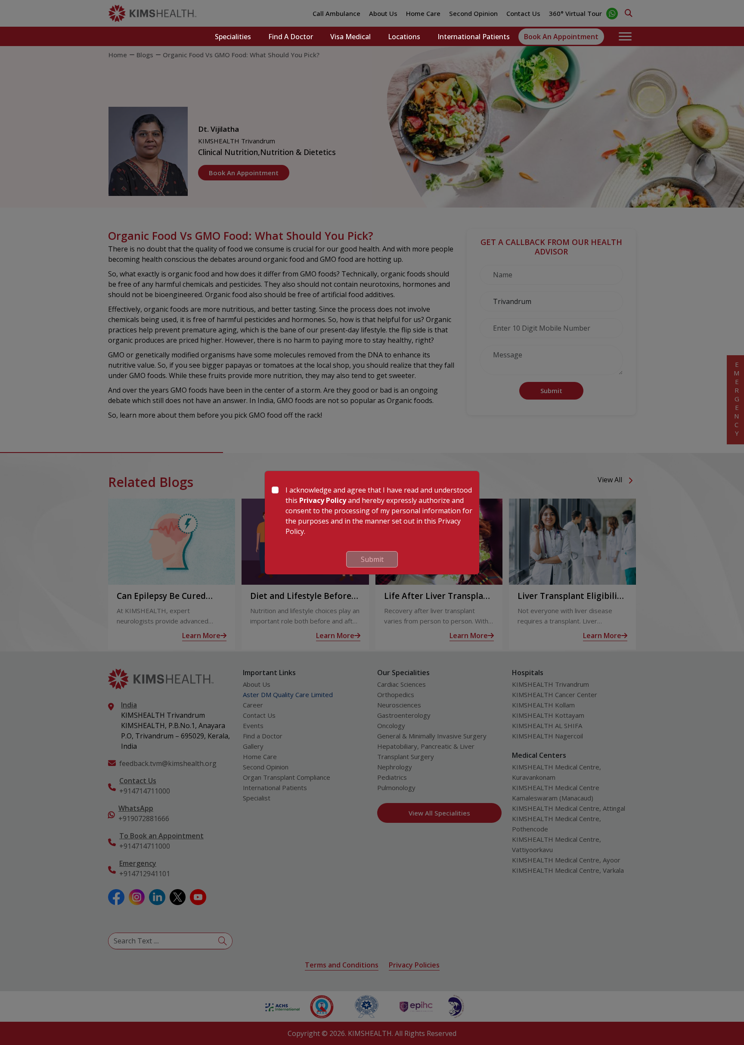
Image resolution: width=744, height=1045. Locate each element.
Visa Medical (350, 36)
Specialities (233, 36)
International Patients (473, 36)
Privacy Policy (322, 500)
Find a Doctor (290, 36)
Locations (404, 36)
